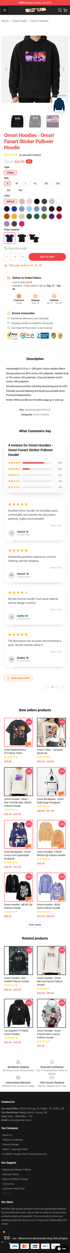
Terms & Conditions (12, 1139)
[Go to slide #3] (53, 121)
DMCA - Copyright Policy (15, 1149)
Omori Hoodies (39, 21)
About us (7, 1135)
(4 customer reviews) (30, 155)
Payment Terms (10, 1174)
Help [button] (64, 1249)
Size (6, 178)
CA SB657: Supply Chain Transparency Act (24, 1154)
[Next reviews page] (63, 687)
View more (35, 925)
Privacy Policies (10, 1144)
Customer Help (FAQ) (13, 1188)
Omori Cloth (19, 21)
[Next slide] (63, 69)
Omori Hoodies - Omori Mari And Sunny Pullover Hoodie (50, 981)
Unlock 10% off (7, 1238)
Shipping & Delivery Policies (16, 1169)
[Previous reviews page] (46, 687)
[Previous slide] (6, 69)
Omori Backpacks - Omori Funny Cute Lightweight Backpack (17, 855)
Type (6, 167)
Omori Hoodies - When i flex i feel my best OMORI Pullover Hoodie (17, 802)
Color (7, 195)
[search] (60, 10)
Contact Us (8, 1183)
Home (4, 21)
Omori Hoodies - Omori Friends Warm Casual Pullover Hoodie (49, 1034)
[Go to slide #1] (17, 121)
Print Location (11, 229)
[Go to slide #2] (35, 121)
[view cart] (65, 10)
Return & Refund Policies (15, 1179)
